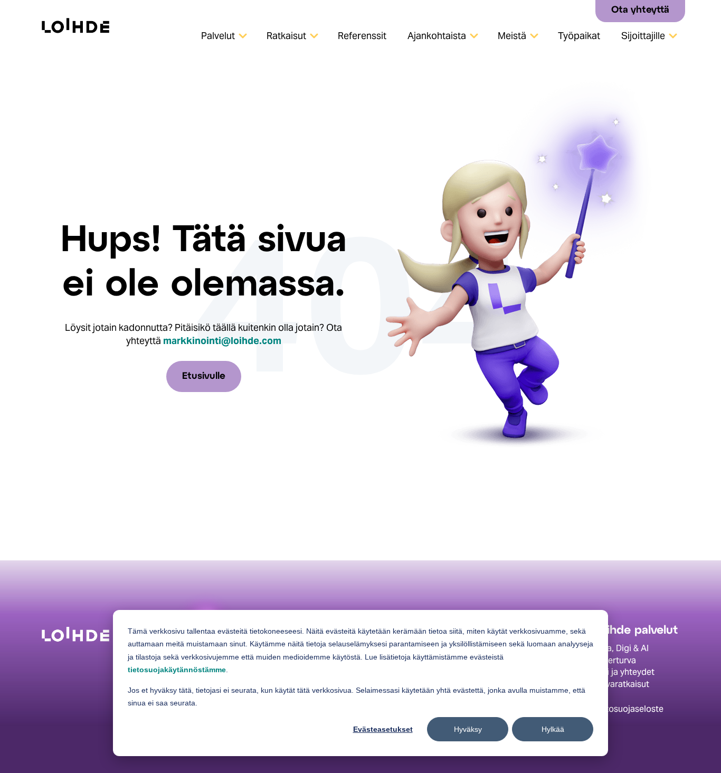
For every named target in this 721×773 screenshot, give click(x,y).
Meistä (512, 36)
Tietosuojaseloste (628, 708)
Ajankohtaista (436, 36)
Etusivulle (203, 376)
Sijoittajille (643, 36)
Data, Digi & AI (621, 648)
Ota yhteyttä (640, 10)
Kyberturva (614, 660)
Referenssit (362, 36)
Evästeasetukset (383, 729)
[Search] (583, 10)
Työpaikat (579, 36)
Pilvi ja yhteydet (623, 671)
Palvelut (218, 36)
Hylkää (553, 729)
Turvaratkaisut (621, 684)
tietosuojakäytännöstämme (177, 669)
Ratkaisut (286, 36)
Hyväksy (468, 729)
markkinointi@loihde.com (222, 341)
